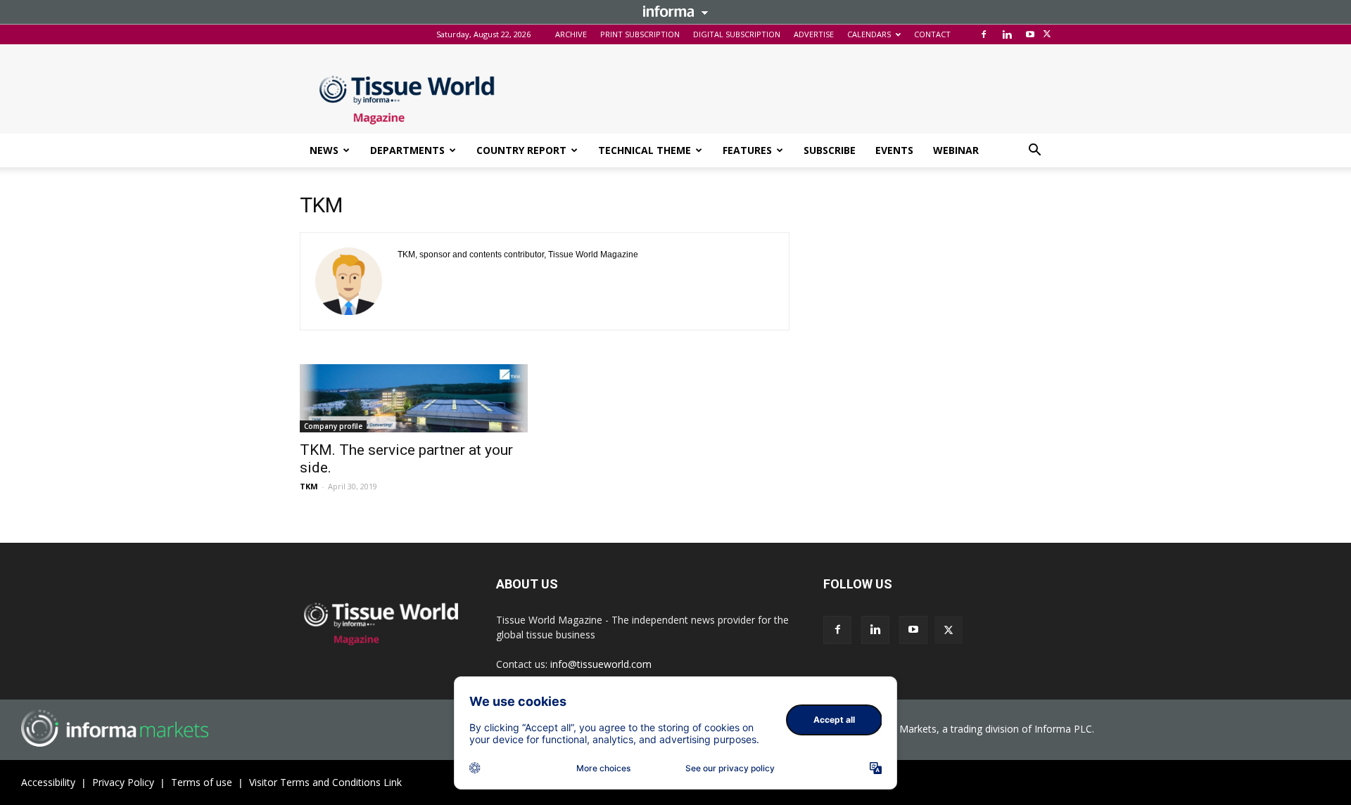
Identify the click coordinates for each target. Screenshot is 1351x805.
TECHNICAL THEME (644, 150)
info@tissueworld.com (601, 664)
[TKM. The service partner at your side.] (414, 398)
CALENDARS (869, 34)
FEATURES (747, 150)
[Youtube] (1030, 34)
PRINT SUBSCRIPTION (640, 34)
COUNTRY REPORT (521, 150)
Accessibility (48, 782)
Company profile (333, 426)
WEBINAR (956, 150)
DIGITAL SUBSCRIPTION (736, 34)
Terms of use (201, 782)
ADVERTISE (814, 34)
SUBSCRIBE (830, 150)
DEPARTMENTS (407, 150)
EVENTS (894, 150)
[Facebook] (983, 34)
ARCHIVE (571, 34)
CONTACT (932, 34)
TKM (309, 486)
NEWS (324, 150)
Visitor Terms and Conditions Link (325, 782)
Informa (675, 11)
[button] (1034, 151)
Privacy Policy (123, 782)
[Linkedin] (1006, 34)
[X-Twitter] (1047, 34)
